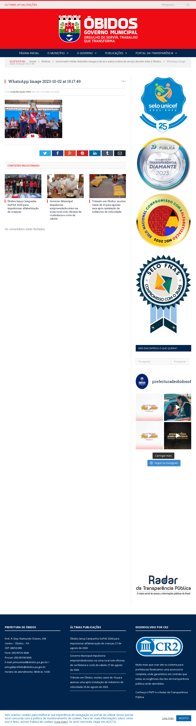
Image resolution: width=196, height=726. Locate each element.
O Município (56, 53)
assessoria (176, 669)
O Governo (85, 53)
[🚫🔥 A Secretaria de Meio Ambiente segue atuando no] (177, 407)
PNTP (152, 692)
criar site (159, 664)
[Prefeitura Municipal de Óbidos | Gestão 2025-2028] (98, 28)
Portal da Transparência (154, 53)
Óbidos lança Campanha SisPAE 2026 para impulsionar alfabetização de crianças (23, 206)
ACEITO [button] (184, 718)
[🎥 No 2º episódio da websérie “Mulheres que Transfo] (149, 407)
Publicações (114, 53)
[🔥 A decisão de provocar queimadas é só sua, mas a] (177, 435)
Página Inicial (29, 53)
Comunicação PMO (20, 91)
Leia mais (61, 721)
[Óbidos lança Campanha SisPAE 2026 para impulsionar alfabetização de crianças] (23, 186)
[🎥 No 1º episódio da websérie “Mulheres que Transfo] (149, 435)
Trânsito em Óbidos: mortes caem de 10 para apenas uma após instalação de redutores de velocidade (109, 206)
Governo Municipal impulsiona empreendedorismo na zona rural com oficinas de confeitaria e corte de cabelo (86, 5)
